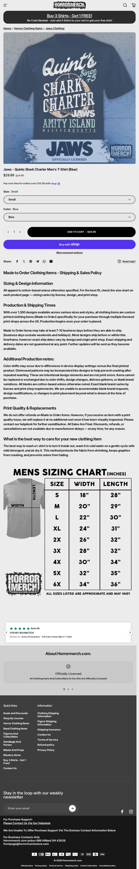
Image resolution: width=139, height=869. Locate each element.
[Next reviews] (130, 632)
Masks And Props (13, 750)
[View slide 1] (64, 689)
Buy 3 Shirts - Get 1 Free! (14, 762)
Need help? (129, 261)
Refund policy (45, 744)
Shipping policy (71, 866)
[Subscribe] (72, 808)
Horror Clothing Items (16, 723)
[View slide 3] (72, 689)
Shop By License (13, 718)
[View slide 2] (68, 689)
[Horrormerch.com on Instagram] (131, 812)
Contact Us (10, 768)
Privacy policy (41, 866)
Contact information (88, 866)
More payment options (69, 252)
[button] (68, 632)
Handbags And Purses (12, 743)
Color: (10, 209)
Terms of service (56, 866)
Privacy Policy (46, 750)
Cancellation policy (107, 866)
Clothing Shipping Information (48, 715)
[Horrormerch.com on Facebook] (122, 812)
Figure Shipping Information (46, 723)
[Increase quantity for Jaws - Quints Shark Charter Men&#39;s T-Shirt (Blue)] (21, 232)
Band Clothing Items (15, 728)
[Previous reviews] (6, 632)
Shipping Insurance (49, 729)
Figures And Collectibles (10, 735)
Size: (10, 191)
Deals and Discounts (15, 713)
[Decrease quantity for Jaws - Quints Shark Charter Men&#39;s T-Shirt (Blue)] (7, 232)
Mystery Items (12, 755)
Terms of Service (47, 739)
